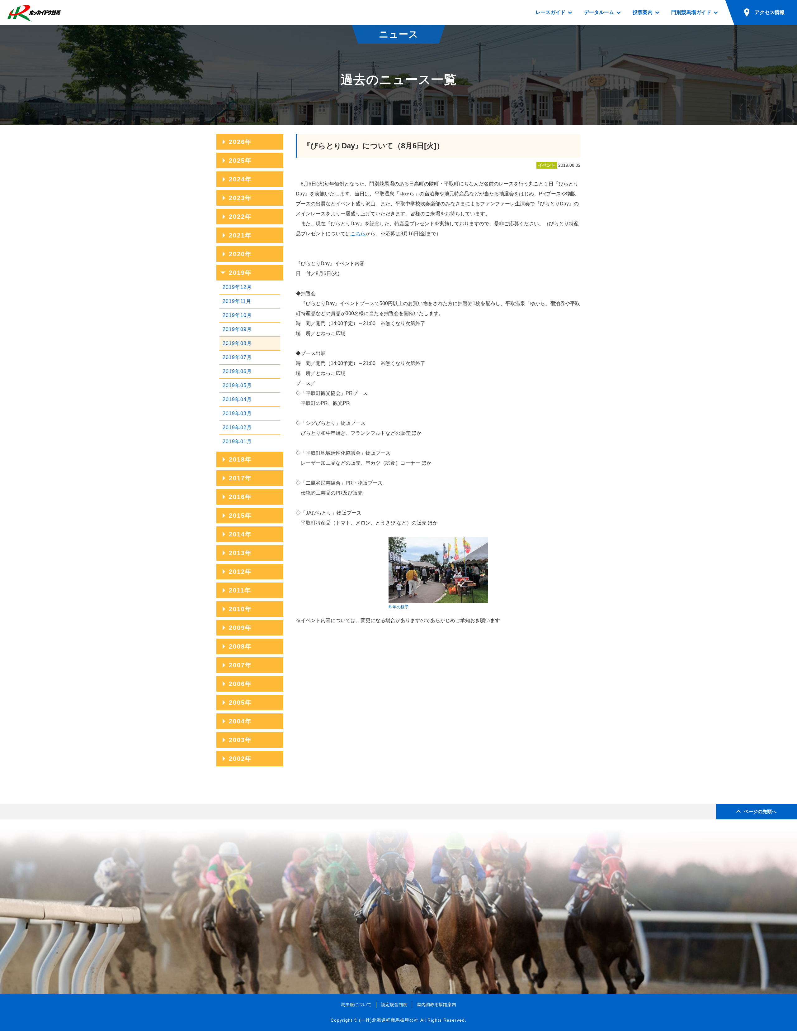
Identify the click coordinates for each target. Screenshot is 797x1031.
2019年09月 (237, 329)
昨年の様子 (399, 607)
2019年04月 (237, 399)
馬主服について (356, 1004)
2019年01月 (237, 441)
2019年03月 (237, 413)
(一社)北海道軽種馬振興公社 (389, 1020)
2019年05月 (237, 385)
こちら (358, 233)
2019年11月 (237, 301)
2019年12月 (237, 287)
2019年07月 (237, 357)
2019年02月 (237, 427)
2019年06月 (237, 371)
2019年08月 (237, 343)
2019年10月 (237, 315)
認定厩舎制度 (394, 1004)
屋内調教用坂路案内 (436, 1004)
